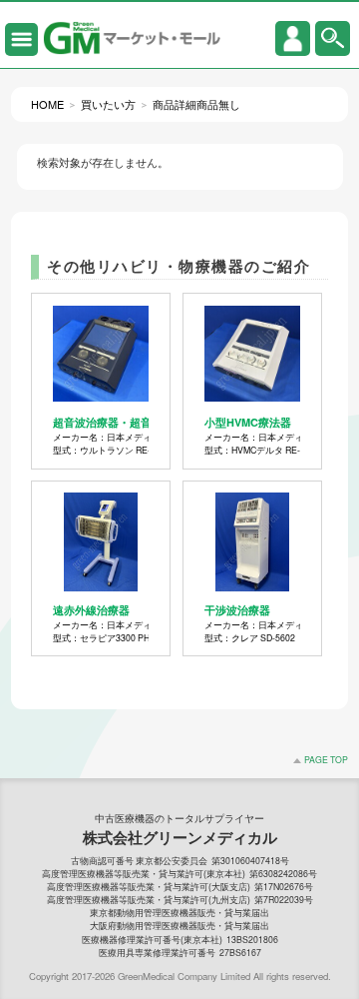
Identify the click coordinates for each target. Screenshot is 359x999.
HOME (47, 104)
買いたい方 (108, 104)
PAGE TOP (326, 759)
